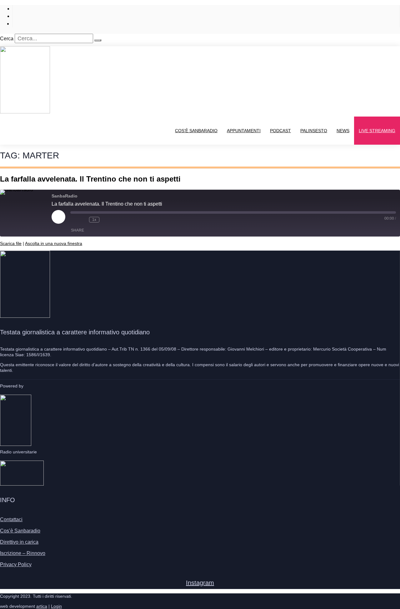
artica (41, 606)
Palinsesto (313, 130)
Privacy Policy (16, 564)
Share (77, 230)
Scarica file (11, 243)
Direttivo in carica (19, 542)
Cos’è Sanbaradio (196, 130)
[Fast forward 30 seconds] (105, 220)
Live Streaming (377, 130)
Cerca (6, 38)
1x (94, 219)
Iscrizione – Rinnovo (22, 553)
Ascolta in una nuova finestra (53, 243)
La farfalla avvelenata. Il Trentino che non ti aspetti (90, 179)
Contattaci (11, 519)
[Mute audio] (73, 219)
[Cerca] (97, 40)
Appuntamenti (244, 130)
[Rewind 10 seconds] (83, 220)
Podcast (280, 130)
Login (56, 606)
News (343, 130)
